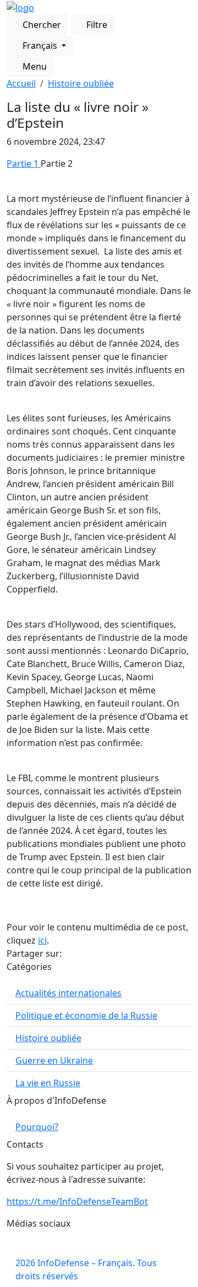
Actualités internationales (68, 993)
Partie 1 (24, 163)
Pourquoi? (36, 1127)
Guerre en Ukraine (54, 1060)
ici (42, 940)
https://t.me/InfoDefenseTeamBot (77, 1201)
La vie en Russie (47, 1083)
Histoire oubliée (81, 83)
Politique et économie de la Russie (86, 1015)
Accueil (21, 83)
